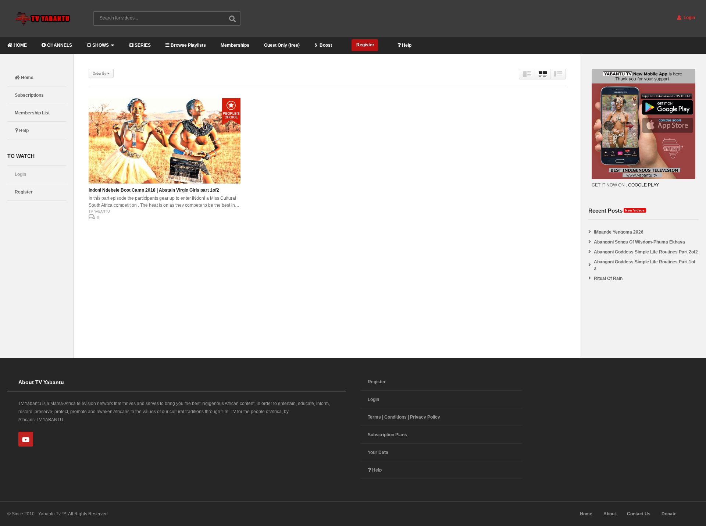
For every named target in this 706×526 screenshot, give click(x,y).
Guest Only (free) (282, 45)
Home (26, 77)
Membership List (32, 112)
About (609, 513)
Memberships (235, 45)
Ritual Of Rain (608, 278)
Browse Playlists (188, 45)
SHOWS (100, 45)
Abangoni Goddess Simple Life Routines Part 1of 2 (644, 265)
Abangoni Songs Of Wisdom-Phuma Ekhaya (639, 242)
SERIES (142, 45)
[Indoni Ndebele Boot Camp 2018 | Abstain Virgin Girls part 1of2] (164, 141)
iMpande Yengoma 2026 (618, 232)
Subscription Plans (387, 434)
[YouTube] (25, 439)
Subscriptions (29, 95)
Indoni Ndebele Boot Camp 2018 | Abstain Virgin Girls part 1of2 (154, 190)
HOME (20, 45)
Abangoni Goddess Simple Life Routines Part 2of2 (646, 252)
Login (688, 17)
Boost (325, 45)
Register (364, 44)
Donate (669, 513)
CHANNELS (59, 45)
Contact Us (638, 513)
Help (406, 45)
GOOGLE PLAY (643, 185)
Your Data (378, 452)
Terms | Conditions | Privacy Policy (404, 417)
